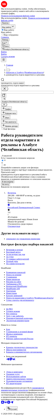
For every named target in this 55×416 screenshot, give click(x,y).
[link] (5, 46)
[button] (4, 52)
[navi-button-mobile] (3, 60)
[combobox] (13, 83)
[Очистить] (4, 89)
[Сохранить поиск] (3, 96)
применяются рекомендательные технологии (22, 389)
